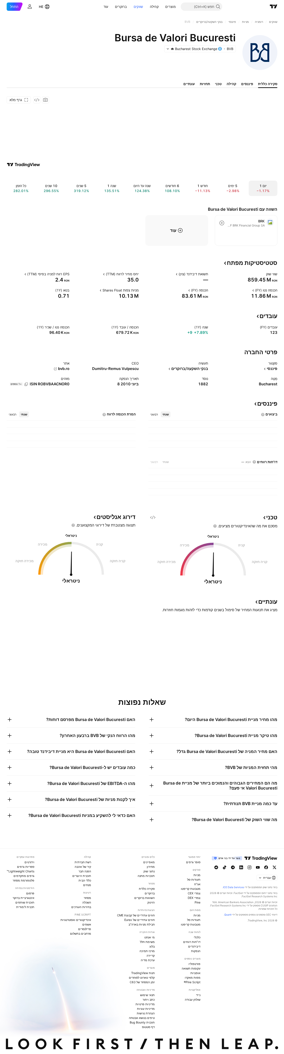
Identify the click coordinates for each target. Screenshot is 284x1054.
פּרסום (30, 893)
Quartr (228, 914)
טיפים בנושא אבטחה (142, 1018)
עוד (106, 7)
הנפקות (195, 951)
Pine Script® (192, 982)
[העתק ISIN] (26, 384)
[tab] (165, 414)
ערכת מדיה (148, 960)
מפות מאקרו (192, 977)
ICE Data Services (233, 887)
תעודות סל (193, 879)
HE (41, 7)
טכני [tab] (218, 84)
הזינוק (151, 902)
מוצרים (170, 7)
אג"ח (197, 884)
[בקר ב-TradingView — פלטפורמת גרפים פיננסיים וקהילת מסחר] (23, 165)
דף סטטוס (148, 1027)
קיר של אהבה (83, 866)
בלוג (152, 946)
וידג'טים (29, 862)
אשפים (86, 924)
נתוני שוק (149, 871)
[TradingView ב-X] (274, 867)
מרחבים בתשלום (80, 933)
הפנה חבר (85, 871)
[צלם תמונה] (45, 99)
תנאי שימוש (147, 995)
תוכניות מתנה (146, 876)
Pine (197, 902)
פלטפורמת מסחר (23, 880)
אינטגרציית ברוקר (23, 898)
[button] (162, 6)
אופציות (195, 973)
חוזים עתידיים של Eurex (139, 920)
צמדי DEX (194, 898)
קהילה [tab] (231, 84)
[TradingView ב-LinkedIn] (241, 867)
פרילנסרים (84, 929)
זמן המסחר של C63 (142, 982)
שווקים (138, 7)
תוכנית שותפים (24, 902)
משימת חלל (147, 942)
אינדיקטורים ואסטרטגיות (76, 920)
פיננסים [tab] (247, 84)
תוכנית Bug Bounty (142, 1022)
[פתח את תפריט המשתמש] (30, 6)
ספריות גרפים (25, 866)
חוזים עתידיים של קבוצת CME (136, 915)
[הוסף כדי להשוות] (221, 222)
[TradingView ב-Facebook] (266, 867)
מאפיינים (149, 862)
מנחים (87, 885)
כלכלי (197, 937)
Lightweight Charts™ (20, 871)
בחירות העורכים (81, 907)
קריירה (151, 955)
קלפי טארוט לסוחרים (142, 977)
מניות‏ (197, 875)
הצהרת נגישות (146, 1013)
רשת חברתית (83, 862)
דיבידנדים (194, 946)
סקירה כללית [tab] (267, 84)
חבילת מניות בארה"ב (141, 924)
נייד (198, 995)
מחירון (151, 866)
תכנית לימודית (25, 907)
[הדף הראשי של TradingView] (273, 7)
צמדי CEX (194, 893)
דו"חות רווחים (191, 942)
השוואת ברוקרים (144, 898)
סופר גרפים (193, 862)
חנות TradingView (143, 973)
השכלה (86, 902)
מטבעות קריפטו (190, 888)
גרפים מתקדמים (24, 876)
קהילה (154, 7)
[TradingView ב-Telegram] (233, 867)
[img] (172, 49)
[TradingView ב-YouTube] (258, 867)
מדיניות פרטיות (145, 1004)
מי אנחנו (149, 937)
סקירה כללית (147, 888)
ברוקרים (121, 7)
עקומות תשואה (191, 968)
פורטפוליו (194, 964)
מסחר (87, 898)
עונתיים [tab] (189, 84)
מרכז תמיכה (147, 951)
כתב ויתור (149, 999)
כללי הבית (85, 880)
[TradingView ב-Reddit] (216, 867)
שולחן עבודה (192, 999)
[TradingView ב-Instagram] (249, 867)
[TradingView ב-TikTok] (224, 867)
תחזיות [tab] (205, 84)
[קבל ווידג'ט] (36, 99)
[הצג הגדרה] (263, 274)
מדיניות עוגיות (146, 1008)
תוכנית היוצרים (81, 876)
